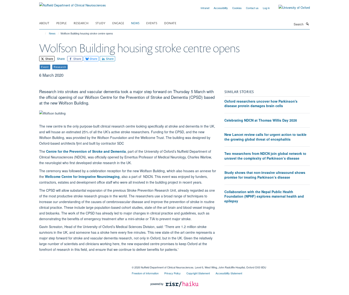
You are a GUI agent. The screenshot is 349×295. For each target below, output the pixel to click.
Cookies (237, 8)
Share (49, 59)
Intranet (205, 8)
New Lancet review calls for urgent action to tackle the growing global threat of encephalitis (265, 137)
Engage (118, 22)
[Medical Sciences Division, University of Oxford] (82, 265)
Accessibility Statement (229, 273)
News (135, 22)
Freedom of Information (145, 273)
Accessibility (221, 8)
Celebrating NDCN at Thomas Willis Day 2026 (260, 120)
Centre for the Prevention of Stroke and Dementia (86, 151)
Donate (170, 22)
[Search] (307, 23)
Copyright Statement (198, 273)
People (61, 22)
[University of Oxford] (290, 7)
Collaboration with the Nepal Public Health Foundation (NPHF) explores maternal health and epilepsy (264, 196)
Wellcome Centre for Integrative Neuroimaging (82, 176)
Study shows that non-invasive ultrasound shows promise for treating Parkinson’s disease (264, 175)
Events (151, 22)
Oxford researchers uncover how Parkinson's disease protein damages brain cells (260, 103)
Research (81, 22)
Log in (266, 8)
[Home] (43, 33)
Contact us (252, 8)
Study (100, 22)
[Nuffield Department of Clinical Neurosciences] (72, 3)
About (44, 22)
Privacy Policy (172, 273)
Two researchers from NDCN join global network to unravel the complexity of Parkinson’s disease (265, 156)
